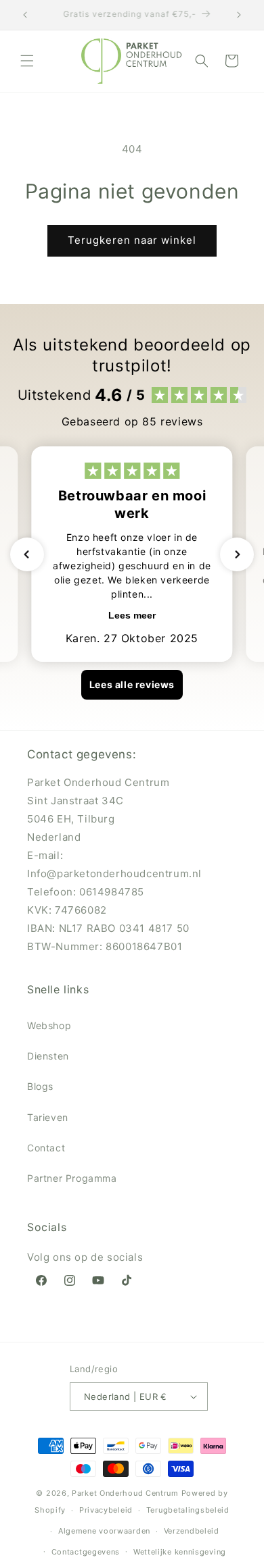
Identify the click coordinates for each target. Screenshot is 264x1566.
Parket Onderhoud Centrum (126, 1493)
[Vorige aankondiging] (25, 15)
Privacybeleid (106, 1510)
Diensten (48, 1056)
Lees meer (132, 615)
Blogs (40, 1086)
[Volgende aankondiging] (239, 15)
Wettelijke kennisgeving (179, 1552)
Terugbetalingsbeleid (187, 1510)
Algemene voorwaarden (104, 1531)
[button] (27, 61)
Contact (46, 1147)
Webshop (49, 1025)
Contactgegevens (85, 1552)
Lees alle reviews (132, 684)
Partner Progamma (72, 1178)
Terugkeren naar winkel (132, 240)
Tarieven (47, 1117)
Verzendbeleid (191, 1531)
